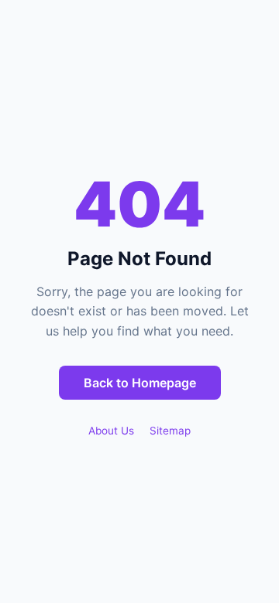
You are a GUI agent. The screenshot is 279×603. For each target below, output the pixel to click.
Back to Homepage (140, 382)
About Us (111, 430)
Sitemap (170, 430)
